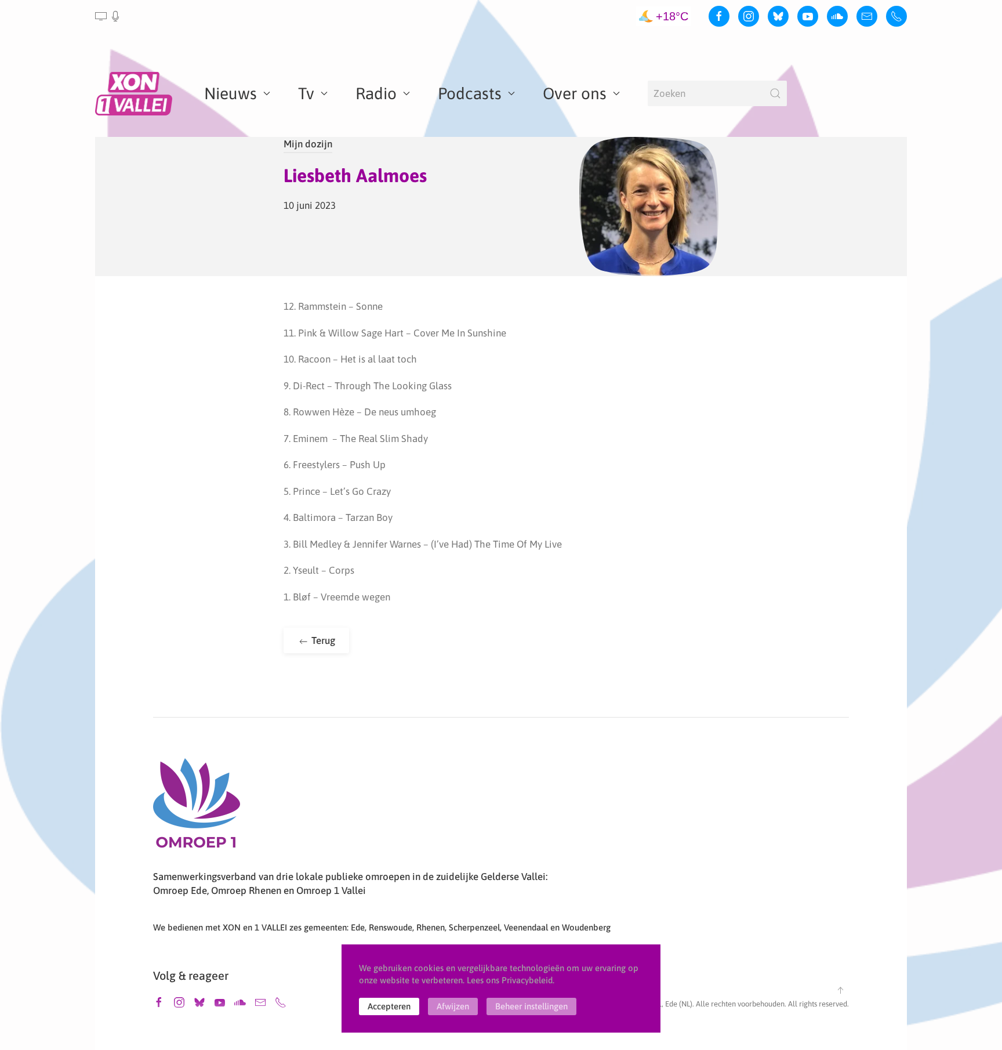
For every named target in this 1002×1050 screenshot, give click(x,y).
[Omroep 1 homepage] (196, 807)
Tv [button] (306, 93)
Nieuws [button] (230, 93)
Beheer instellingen (531, 1006)
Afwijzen (453, 1006)
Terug (322, 640)
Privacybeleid (527, 980)
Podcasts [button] (470, 93)
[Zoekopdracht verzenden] (775, 93)
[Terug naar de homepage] (135, 93)
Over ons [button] (575, 93)
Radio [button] (376, 93)
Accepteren (389, 1006)
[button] (108, 16)
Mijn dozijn (308, 144)
